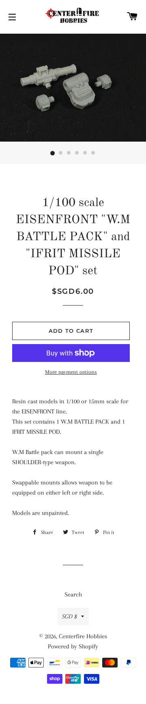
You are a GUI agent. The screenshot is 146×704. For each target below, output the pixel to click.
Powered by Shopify (73, 646)
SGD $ (69, 616)
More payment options (71, 372)
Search (73, 594)
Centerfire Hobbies (83, 636)
